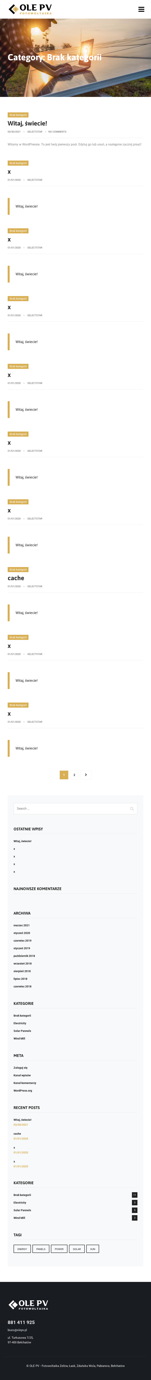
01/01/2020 (21, 1138)
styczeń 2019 (22, 948)
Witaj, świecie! (27, 123)
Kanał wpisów (22, 1075)
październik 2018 (24, 955)
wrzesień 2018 (23, 963)
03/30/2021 (21, 1124)
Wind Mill (19, 1038)
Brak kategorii (18, 115)
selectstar (34, 131)
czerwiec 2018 (22, 986)
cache (16, 578)
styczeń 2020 (22, 933)
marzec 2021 (22, 925)
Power (59, 1249)
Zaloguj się (21, 1067)
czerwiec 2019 (22, 940)
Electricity (20, 1023)
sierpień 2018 (22, 971)
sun (92, 1249)
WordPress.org (23, 1090)
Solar (77, 1249)
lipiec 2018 (20, 978)
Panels (40, 1249)
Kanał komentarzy (25, 1083)
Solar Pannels (22, 1030)
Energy (22, 1249)
